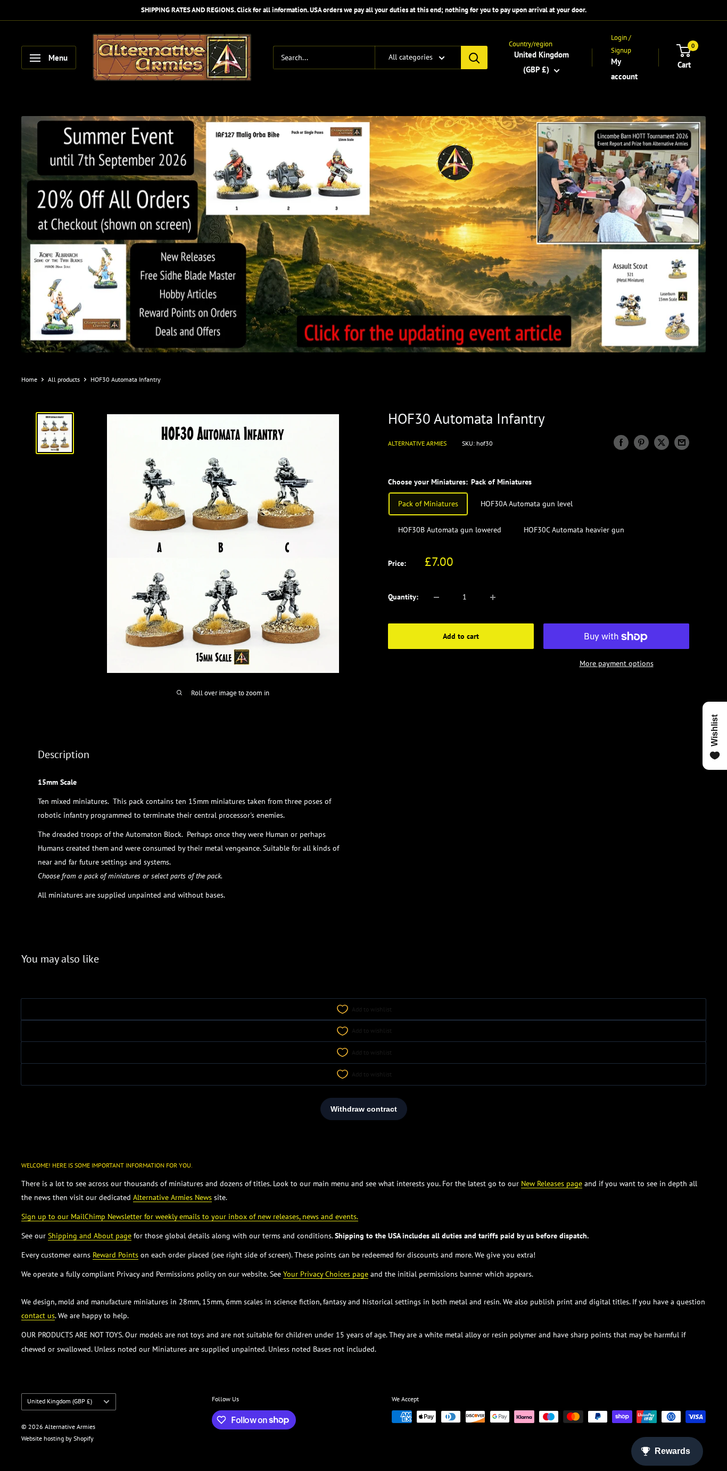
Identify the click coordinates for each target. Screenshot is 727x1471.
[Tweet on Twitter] (661, 442)
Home (29, 379)
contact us (38, 1315)
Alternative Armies (417, 444)
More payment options (617, 664)
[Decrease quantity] (436, 597)
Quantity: (403, 597)
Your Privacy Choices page (325, 1274)
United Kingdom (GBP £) (59, 1401)
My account (624, 68)
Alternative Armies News (172, 1197)
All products (64, 379)
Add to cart (461, 637)
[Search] (474, 58)
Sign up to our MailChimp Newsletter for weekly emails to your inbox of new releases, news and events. (189, 1216)
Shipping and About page (89, 1235)
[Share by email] (681, 442)
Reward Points (115, 1255)
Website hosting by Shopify (57, 1438)
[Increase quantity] (493, 597)
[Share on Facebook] (621, 442)
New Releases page (551, 1183)
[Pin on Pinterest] (641, 442)
